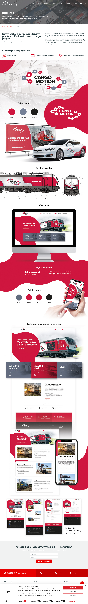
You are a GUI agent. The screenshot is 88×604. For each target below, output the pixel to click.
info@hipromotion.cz (76, 573)
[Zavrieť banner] (85, 585)
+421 (62, 573)
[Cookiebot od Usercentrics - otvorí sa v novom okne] (9, 601)
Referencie (47, 3)
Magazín (68, 3)
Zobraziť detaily (71, 601)
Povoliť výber (73, 591)
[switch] (39, 601)
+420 (47, 573)
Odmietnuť (73, 595)
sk (85, 3)
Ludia (54, 3)
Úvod (33, 3)
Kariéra (60, 3)
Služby (39, 3)
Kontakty (75, 3)
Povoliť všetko (73, 587)
